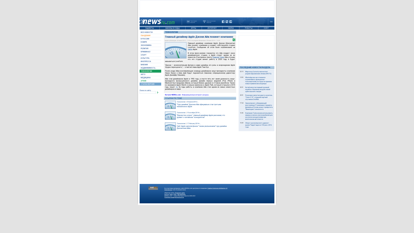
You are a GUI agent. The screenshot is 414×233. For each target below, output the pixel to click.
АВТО (143, 74)
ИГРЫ (193, 28)
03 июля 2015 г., (192, 102)
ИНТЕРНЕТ (212, 28)
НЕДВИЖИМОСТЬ (148, 68)
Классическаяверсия (211, 21)
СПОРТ (144, 55)
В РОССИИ (145, 39)
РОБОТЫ (248, 28)
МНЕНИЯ (144, 65)
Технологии (171, 32)
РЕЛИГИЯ (144, 48)
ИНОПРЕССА (146, 61)
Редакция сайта (180, 193)
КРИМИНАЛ (145, 52)
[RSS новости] (227, 21)
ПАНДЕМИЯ (145, 36)
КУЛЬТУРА (145, 58)
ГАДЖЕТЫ (149, 28)
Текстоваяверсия (193, 21)
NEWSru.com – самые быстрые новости (176, 196)
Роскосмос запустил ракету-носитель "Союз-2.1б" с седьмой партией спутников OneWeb (258, 97)
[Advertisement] (207, 8)
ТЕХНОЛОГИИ (146, 71)
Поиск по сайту (145, 90)
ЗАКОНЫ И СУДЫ (172, 28)
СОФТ (266, 28)
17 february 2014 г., (193, 123)
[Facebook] (223, 21)
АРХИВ (143, 81)
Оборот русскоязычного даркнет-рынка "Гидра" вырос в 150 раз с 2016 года (258, 125)
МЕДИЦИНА (146, 78)
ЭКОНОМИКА (146, 45)
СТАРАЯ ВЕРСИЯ (147, 84)
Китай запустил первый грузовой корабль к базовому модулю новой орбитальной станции (257, 89)
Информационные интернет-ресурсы (195, 95)
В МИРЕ (144, 42)
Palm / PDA (173, 194)
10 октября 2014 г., (193, 112)
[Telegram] (230, 21)
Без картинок (181, 194)
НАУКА (231, 28)
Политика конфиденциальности (174, 197)
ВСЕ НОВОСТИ (147, 32)
